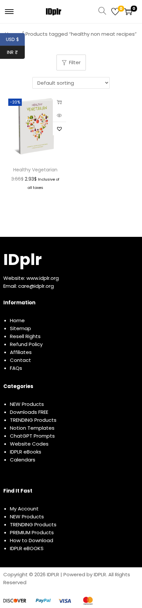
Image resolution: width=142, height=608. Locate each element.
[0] (115, 12)
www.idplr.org (42, 278)
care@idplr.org (36, 285)
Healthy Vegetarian (35, 169)
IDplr (22, 259)
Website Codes (29, 443)
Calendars (22, 459)
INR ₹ (16, 52)
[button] (59, 128)
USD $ (15, 39)
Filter (75, 62)
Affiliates (21, 352)
